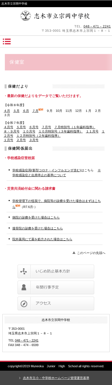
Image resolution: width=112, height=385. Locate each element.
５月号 (21, 127)
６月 (26, 110)
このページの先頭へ (91, 253)
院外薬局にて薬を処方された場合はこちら (42, 239)
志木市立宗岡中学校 (56, 15)
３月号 (33, 140)
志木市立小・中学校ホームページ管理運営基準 (56, 378)
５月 (16, 110)
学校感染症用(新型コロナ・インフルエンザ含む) (46, 170)
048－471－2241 (97, 26)
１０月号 (29, 131)
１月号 (8, 140)
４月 (7, 110)
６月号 (33, 127)
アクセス (56, 303)
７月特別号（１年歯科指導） (74, 127)
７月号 (46, 127)
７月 (35, 110)
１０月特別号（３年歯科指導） (60, 131)
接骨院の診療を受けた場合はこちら (37, 228)
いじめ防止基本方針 (56, 271)
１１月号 (92, 131)
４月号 (8, 127)
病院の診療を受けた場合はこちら (36, 217)
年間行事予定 (56, 287)
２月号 (21, 140)
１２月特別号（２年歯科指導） (38, 135)
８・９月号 (12, 131)
